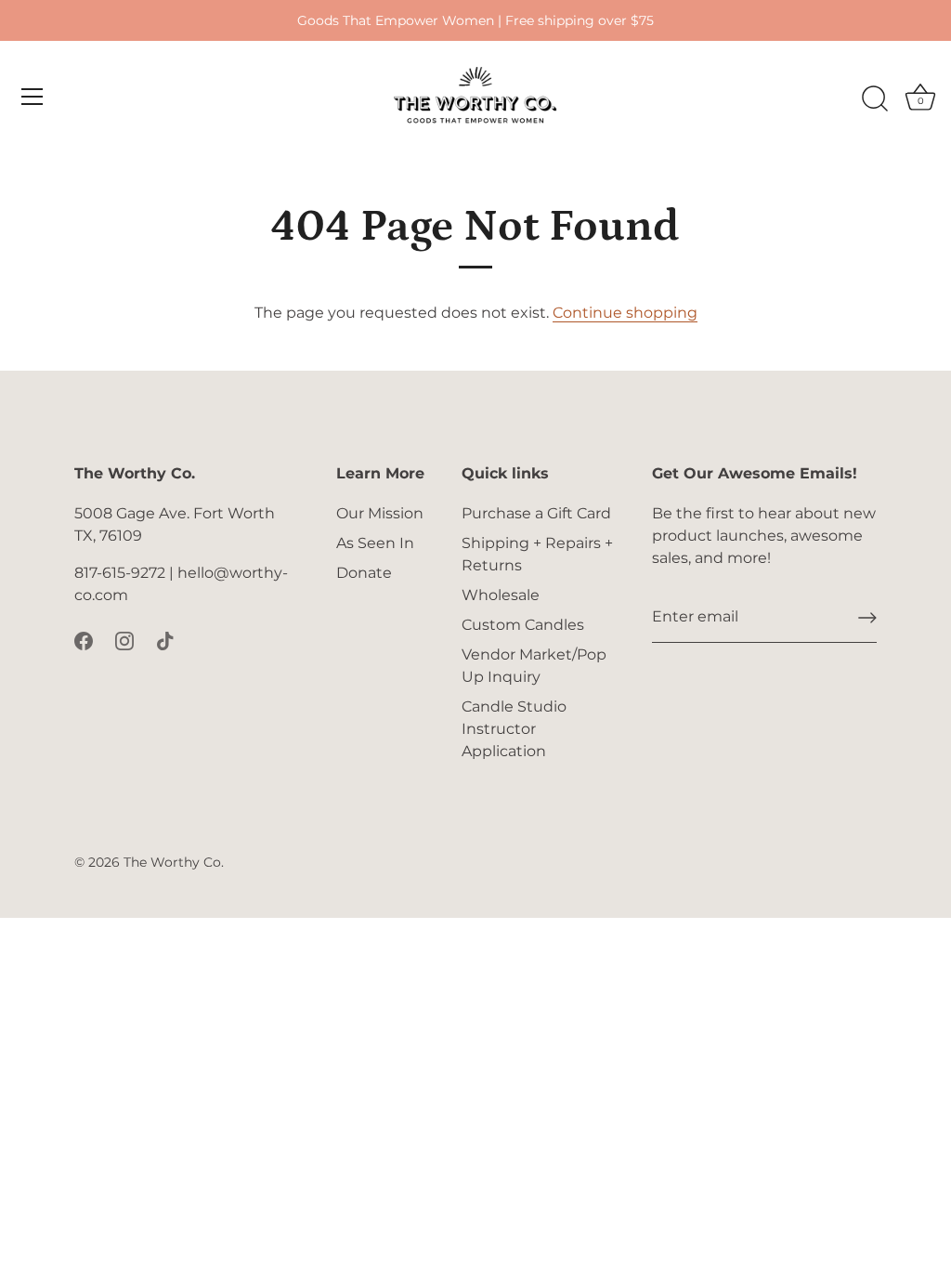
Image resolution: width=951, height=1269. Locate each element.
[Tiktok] (165, 639)
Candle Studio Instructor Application (514, 729)
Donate (364, 573)
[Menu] (32, 96)
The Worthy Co (172, 862)
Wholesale (501, 595)
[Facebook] (83, 639)
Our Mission (379, 513)
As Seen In (375, 543)
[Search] (874, 99)
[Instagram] (124, 639)
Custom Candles (523, 625)
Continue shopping (625, 312)
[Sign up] (867, 617)
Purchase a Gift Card (536, 513)
